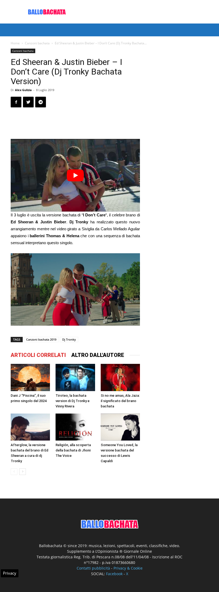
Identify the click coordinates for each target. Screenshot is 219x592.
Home (15, 43)
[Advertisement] (145, 12)
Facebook (114, 573)
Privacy (9, 573)
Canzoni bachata (37, 43)
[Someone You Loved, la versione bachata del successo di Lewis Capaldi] (120, 427)
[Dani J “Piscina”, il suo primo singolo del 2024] (30, 377)
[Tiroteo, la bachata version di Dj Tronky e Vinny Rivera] (75, 377)
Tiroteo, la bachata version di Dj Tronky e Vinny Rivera (72, 401)
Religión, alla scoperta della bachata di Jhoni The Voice (73, 450)
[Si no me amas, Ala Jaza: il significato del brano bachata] (120, 377)
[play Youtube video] (75, 175)
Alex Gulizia (23, 90)
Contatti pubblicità (93, 568)
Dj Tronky (69, 339)
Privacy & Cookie (128, 568)
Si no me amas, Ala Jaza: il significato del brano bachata (120, 401)
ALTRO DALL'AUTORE (97, 355)
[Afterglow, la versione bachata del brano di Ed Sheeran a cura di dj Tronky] (30, 427)
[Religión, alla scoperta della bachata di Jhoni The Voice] (75, 427)
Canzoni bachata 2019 (41, 339)
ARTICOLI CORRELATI (38, 355)
